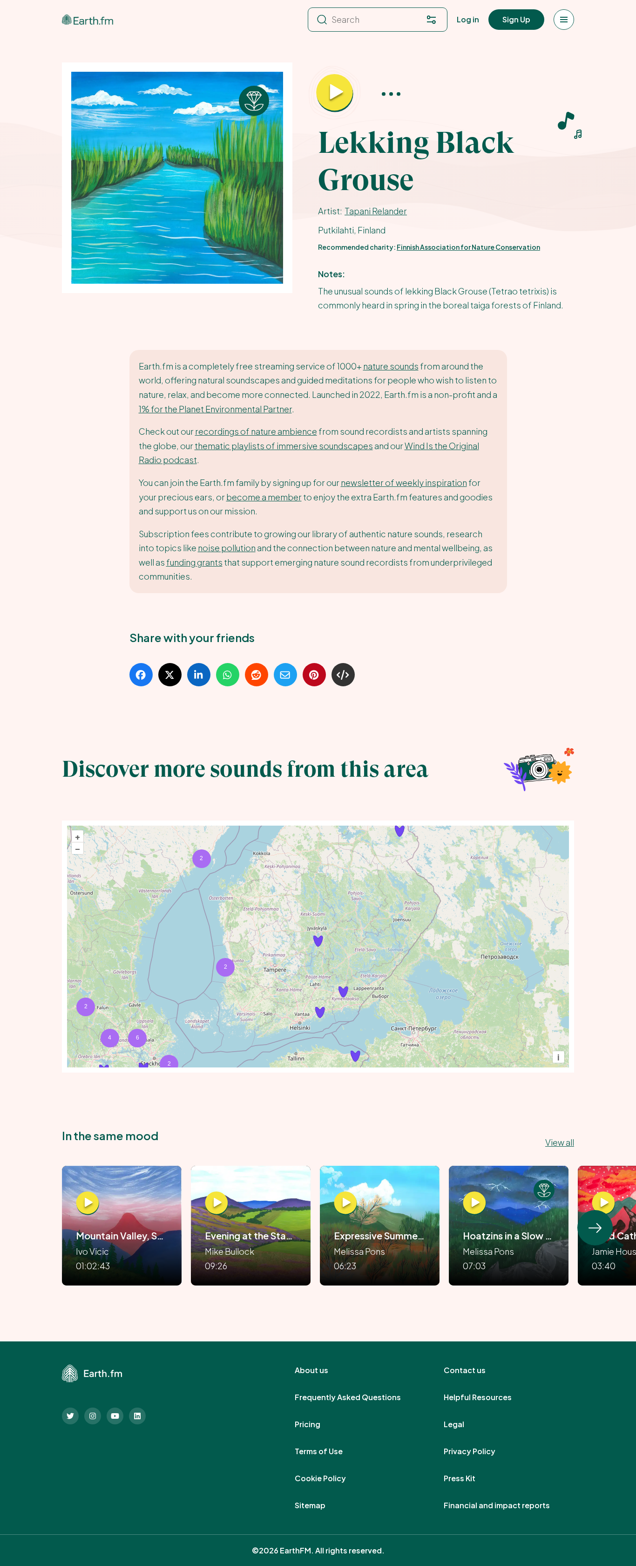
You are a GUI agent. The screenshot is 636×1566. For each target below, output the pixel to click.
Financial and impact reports (507, 1505)
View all (559, 1142)
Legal (464, 1424)
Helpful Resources (488, 1397)
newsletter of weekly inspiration (404, 482)
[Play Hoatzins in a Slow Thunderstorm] (474, 1203)
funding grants (194, 562)
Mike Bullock (229, 1251)
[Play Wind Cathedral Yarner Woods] (603, 1203)
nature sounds (391, 366)
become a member (264, 497)
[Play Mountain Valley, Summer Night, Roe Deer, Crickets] (87, 1203)
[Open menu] (564, 19)
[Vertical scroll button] (595, 1227)
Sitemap (320, 1505)
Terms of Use (329, 1451)
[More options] (391, 93)
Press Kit (470, 1478)
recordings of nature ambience (256, 431)
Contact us (475, 1370)
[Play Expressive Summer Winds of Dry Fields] (345, 1203)
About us (322, 1370)
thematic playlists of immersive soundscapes (284, 445)
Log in (468, 19)
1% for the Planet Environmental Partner (215, 408)
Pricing (318, 1424)
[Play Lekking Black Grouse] (334, 93)
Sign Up (516, 19)
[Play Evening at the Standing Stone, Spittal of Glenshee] (216, 1203)
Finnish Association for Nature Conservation (468, 247)
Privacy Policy (480, 1451)
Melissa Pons (359, 1251)
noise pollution (227, 547)
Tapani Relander (376, 210)
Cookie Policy (330, 1478)
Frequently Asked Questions (358, 1397)
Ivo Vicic (92, 1251)
